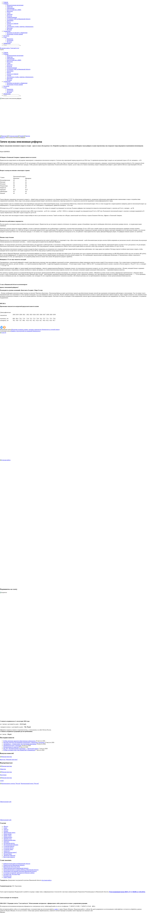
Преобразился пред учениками (12, 745)
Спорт (2, 780)
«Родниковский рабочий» (10, 844)
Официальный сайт (5, 801)
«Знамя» (5, 831)
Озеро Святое (7, 877)
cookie (56, 909)
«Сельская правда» (8, 846)
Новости (2, 137)
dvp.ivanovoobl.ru (46, 880)
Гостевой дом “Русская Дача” (11, 874)
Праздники (3, 775)
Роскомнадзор (7, 876)
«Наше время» (7, 834)
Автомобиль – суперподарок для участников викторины (19, 744)
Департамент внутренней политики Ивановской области (20, 871)
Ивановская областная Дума (11, 866)
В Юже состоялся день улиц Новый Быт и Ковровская (19, 750)
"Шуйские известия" (9, 855)
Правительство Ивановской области (13, 865)
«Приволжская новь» (9, 840)
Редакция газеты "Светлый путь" (9, 48)
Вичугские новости (9, 857)
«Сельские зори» (8, 849)
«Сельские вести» (8, 848)
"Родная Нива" (7, 854)
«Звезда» (6, 829)
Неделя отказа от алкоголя (11, 747)
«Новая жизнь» (7, 837)
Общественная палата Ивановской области (15, 868)
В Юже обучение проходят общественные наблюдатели (19, 741)
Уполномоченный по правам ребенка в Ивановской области (20, 869)
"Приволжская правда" (10, 852)
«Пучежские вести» (9, 843)
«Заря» (5, 828)
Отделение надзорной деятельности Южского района (18, 872)
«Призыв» (6, 841)
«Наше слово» (7, 835)
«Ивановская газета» (9, 832)
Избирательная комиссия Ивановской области (16, 863)
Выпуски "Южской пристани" (9, 759)
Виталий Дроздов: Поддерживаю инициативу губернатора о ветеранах (24, 742)
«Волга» (5, 826)
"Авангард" (6, 851)
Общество (3, 769)
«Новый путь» (7, 838)
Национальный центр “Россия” (30, 783)
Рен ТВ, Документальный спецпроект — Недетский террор (20, 748)
